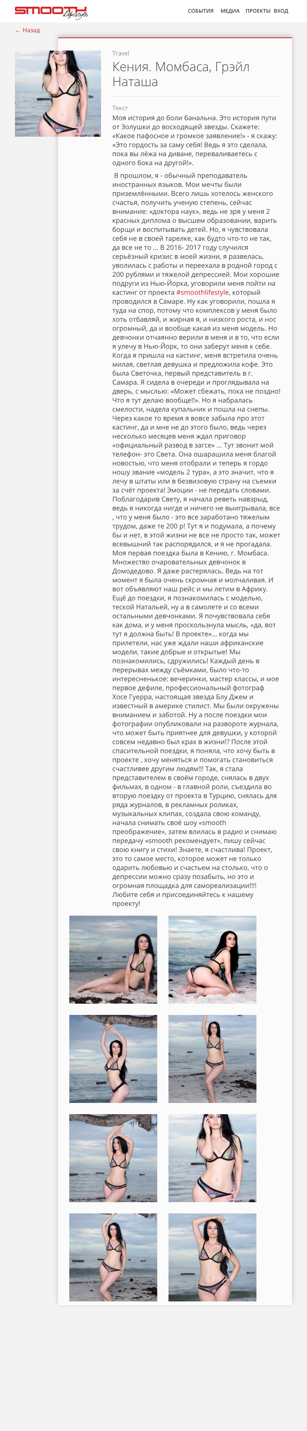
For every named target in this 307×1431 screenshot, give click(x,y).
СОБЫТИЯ (201, 11)
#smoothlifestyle (202, 292)
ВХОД (281, 11)
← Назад (27, 30)
